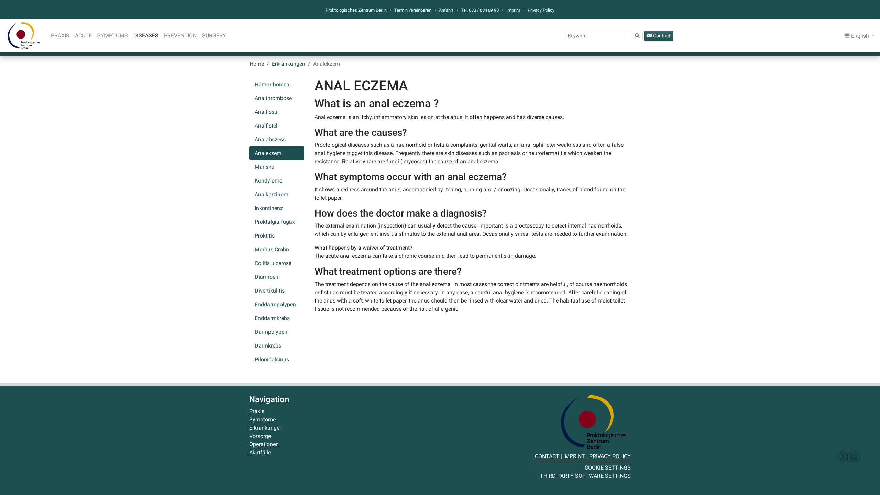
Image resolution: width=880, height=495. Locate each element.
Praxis (60, 35)
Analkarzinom (271, 194)
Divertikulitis (270, 290)
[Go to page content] (848, 456)
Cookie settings (608, 467)
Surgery (214, 35)
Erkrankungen (288, 63)
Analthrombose (273, 98)
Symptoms (112, 35)
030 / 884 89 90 (484, 10)
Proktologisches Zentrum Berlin (24, 36)
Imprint (513, 10)
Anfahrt (446, 10)
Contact (661, 35)
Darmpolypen (271, 332)
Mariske (264, 167)
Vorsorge (260, 436)
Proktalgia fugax (275, 222)
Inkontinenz (269, 208)
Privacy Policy (541, 10)
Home (257, 63)
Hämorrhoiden (272, 84)
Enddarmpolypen (275, 304)
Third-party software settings (585, 476)
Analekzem (268, 153)
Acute (83, 35)
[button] (858, 36)
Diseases (145, 35)
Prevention (180, 35)
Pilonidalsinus (272, 359)
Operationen (264, 444)
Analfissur (267, 112)
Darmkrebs (268, 345)
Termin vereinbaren (412, 10)
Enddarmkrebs (272, 318)
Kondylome (268, 180)
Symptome (262, 419)
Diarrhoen (266, 277)
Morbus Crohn (272, 249)
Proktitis (265, 235)
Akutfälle (260, 452)
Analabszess (270, 139)
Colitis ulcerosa (273, 263)
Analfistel (266, 125)
